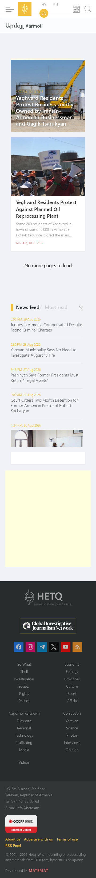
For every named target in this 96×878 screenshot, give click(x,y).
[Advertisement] (48, 518)
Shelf (24, 671)
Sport (72, 693)
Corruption (72, 713)
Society (24, 686)
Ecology (72, 671)
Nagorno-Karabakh (24, 713)
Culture (72, 686)
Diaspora (24, 720)
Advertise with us (38, 839)
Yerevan (72, 720)
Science (72, 727)
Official (72, 700)
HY (44, 4)
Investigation (24, 678)
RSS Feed (13, 845)
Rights (24, 693)
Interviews (72, 742)
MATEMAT (38, 870)
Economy (72, 664)
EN (44, 13)
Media (24, 749)
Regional (24, 727)
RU (55, 4)
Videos (24, 762)
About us (12, 839)
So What (24, 664)
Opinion (72, 749)
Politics (24, 700)
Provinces (72, 678)
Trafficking (24, 742)
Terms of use (67, 839)
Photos (72, 735)
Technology (24, 735)
